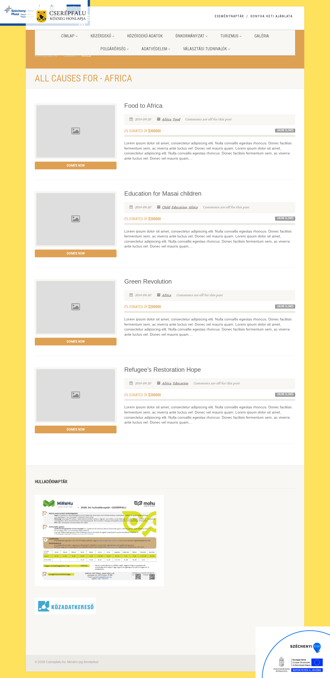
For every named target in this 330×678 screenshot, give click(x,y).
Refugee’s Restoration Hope (162, 369)
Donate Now (76, 165)
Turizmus (229, 36)
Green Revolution (148, 281)
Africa (166, 119)
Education (179, 207)
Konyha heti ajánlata (272, 16)
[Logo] (76, 17)
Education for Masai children (162, 193)
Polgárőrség (113, 48)
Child (166, 207)
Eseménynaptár (229, 16)
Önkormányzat (190, 36)
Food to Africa (143, 105)
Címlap (68, 36)
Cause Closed (285, 130)
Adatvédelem (154, 48)
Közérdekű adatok (145, 36)
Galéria (261, 36)
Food (176, 119)
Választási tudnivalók (205, 48)
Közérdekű (100, 36)
